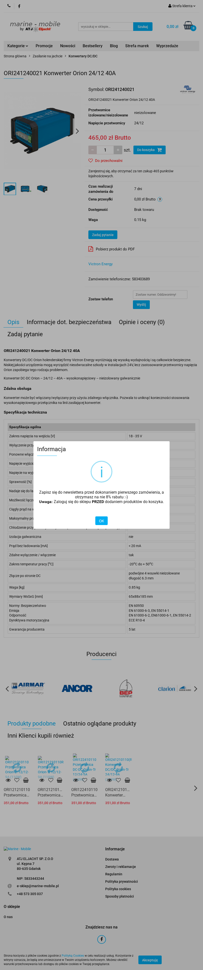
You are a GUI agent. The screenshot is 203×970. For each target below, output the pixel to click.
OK (101, 520)
